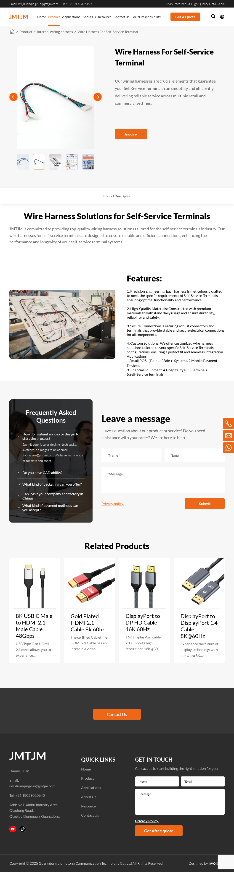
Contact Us (121, 17)
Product (54, 17)
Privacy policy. (112, 503)
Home (41, 17)
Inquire (131, 134)
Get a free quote (158, 830)
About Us (89, 17)
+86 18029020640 (30, 795)
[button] (97, 97)
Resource (104, 17)
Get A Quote (185, 17)
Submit (204, 503)
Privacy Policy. (147, 821)
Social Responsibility (146, 17)
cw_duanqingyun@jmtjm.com (32, 786)
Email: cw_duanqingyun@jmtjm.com (33, 4)
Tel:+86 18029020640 (78, 4)
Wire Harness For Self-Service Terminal (107, 31)
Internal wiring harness (55, 31)
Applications (71, 17)
